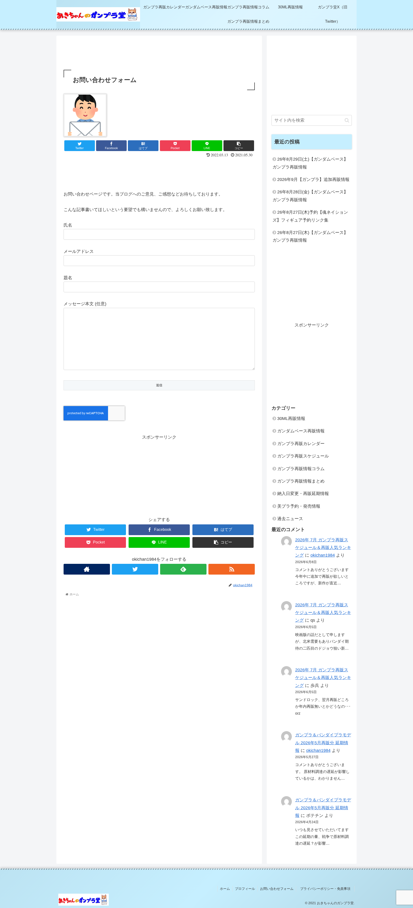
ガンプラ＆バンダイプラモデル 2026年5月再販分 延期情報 (323, 743)
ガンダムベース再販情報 (301, 431)
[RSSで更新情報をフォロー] (231, 569)
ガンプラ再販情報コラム (301, 468)
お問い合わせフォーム (276, 889)
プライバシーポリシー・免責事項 (327, 889)
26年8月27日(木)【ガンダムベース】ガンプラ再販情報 (310, 236)
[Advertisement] (159, 51)
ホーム (225, 889)
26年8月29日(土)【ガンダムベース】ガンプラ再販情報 (310, 163)
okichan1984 (322, 555)
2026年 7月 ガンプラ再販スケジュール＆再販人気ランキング (323, 548)
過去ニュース (290, 518)
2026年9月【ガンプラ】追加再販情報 (313, 179)
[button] (347, 120)
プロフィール (245, 889)
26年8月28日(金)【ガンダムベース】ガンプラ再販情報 (310, 196)
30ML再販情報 (291, 418)
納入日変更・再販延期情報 (303, 493)
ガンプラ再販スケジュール (303, 456)
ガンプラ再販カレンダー (301, 443)
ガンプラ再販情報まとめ (301, 481)
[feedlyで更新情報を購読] (183, 569)
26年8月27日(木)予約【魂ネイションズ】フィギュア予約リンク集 (310, 216)
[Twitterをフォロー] (135, 569)
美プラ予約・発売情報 (298, 506)
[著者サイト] (87, 569)
